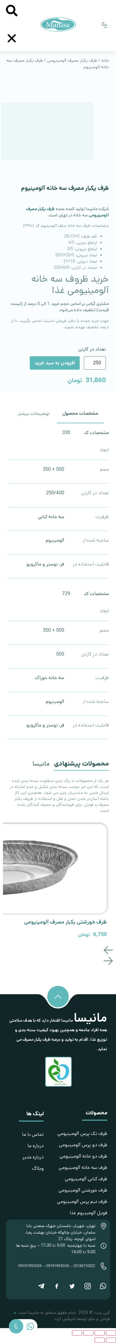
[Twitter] (72, 1286)
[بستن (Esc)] (77, 1333)
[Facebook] (56, 1286)
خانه (105, 60)
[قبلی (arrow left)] (111, 1340)
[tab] (80, 413)
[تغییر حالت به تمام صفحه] (100, 1333)
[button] (105, 25)
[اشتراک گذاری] (88, 1333)
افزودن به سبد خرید (55, 363)
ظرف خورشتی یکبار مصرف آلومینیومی (65, 922)
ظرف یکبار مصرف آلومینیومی (72, 60)
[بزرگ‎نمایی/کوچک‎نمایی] (111, 1333)
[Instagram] (87, 1286)
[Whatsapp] (102, 1286)
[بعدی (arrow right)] (100, 1340)
